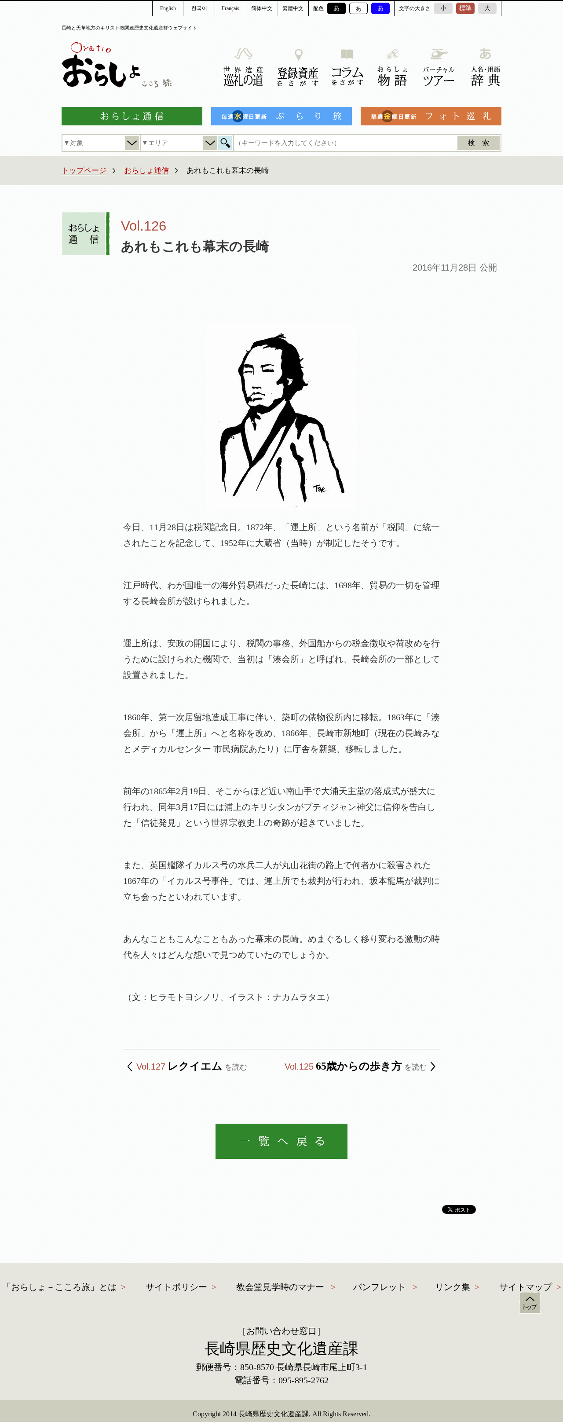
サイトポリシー (176, 1287)
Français (230, 8)
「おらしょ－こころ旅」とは (59, 1287)
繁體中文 (292, 8)
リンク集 (452, 1287)
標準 (465, 8)
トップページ (84, 170)
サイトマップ (525, 1287)
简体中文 (261, 8)
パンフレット (379, 1287)
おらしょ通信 (146, 170)
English (168, 8)
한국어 (199, 8)
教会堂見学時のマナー (280, 1287)
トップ (530, 1303)
